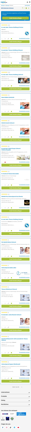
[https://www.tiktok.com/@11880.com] (10, 427)
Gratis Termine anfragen (15, 18)
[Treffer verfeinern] (23, 8)
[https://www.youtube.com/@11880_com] (18, 427)
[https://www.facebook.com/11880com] (2, 427)
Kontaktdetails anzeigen (24, 38)
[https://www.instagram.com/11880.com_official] (6, 427)
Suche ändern (27, 5)
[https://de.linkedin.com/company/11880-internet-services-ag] (14, 427)
